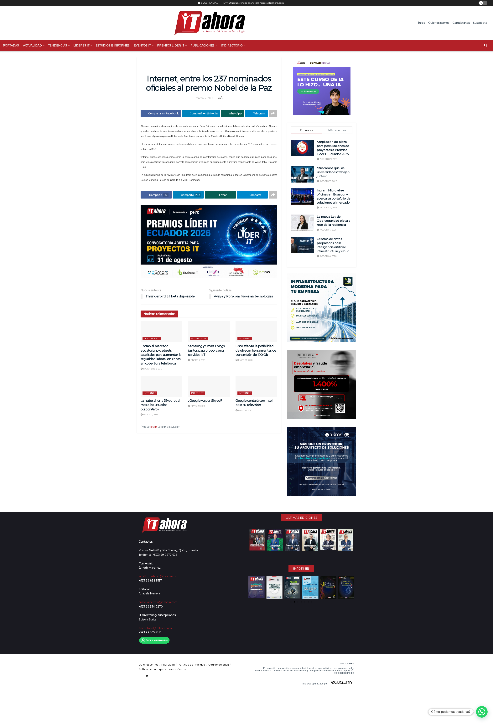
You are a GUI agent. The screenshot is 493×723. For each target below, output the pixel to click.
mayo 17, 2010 (245, 410)
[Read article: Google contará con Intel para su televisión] (256, 386)
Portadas (11, 45)
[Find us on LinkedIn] (154, 676)
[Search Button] (485, 45)
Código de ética (218, 664)
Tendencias (57, 45)
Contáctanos (461, 22)
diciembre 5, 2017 (152, 368)
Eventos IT (142, 45)
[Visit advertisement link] (209, 241)
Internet (245, 338)
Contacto (183, 669)
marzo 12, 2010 (204, 97)
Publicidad (168, 664)
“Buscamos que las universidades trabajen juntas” (333, 172)
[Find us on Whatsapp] (174, 676)
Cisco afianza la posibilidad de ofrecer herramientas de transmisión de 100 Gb (256, 350)
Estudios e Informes (113, 45)
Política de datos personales (156, 669)
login (153, 426)
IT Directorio (232, 45)
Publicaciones (202, 45)
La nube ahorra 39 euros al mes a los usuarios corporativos (160, 405)
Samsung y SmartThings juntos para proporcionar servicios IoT (206, 350)
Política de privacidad (191, 664)
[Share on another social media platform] (273, 113)
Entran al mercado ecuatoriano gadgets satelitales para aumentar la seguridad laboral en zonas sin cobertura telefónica (161, 354)
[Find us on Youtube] (161, 676)
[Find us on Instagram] (167, 676)
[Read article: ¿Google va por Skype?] (209, 386)
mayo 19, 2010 (197, 406)
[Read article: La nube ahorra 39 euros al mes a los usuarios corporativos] (161, 386)
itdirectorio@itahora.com (155, 628)
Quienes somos (438, 22)
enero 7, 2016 (197, 360)
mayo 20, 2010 (245, 360)
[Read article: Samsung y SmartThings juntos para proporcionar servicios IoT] (209, 331)
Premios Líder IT (170, 45)
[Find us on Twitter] (147, 676)
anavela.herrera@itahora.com (267, 2)
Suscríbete (480, 22)
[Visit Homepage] (208, 23)
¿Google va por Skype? (205, 400)
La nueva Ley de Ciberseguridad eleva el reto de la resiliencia (334, 220)
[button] (251, 587)
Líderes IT (81, 45)
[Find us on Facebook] (140, 676)
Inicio (421, 22)
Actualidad (32, 45)
